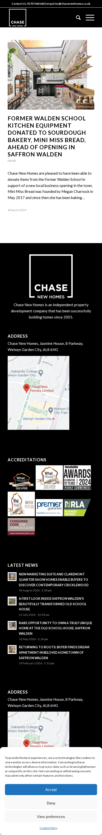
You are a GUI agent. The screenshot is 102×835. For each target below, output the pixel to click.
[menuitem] (76, 17)
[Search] (76, 17)
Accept (51, 789)
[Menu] (87, 17)
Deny (51, 803)
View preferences (51, 817)
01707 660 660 (36, 3)
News (12, 161)
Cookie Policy (48, 828)
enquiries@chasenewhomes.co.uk (68, 3)
